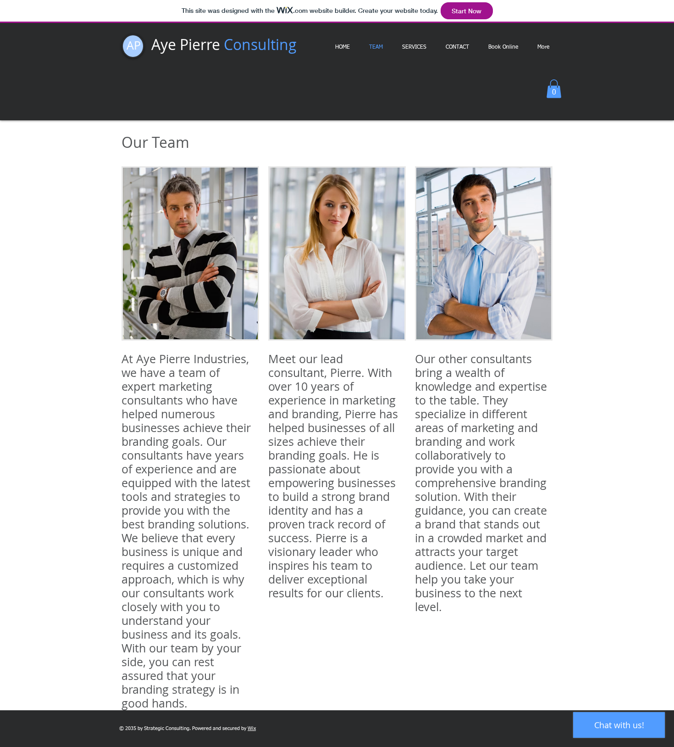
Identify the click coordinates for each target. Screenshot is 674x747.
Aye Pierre (224, 44)
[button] (554, 88)
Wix (252, 728)
